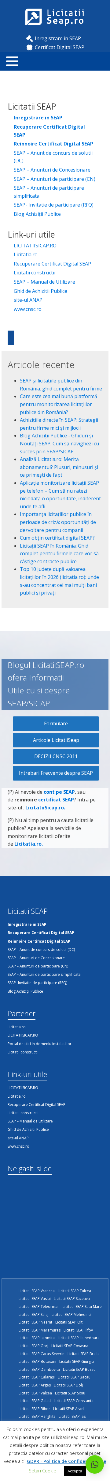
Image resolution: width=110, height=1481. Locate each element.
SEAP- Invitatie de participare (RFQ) (54, 204)
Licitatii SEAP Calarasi (37, 1377)
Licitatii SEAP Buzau (79, 1369)
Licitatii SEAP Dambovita (39, 1369)
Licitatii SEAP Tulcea (74, 1290)
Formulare (56, 723)
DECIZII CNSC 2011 (56, 756)
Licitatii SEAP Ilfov (78, 1330)
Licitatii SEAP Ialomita (37, 1337)
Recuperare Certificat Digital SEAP (52, 263)
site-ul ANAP (28, 300)
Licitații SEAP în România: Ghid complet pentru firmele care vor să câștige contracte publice (59, 553)
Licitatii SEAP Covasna (69, 1345)
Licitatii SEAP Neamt (35, 1322)
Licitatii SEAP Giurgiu (76, 1361)
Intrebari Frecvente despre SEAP (56, 773)
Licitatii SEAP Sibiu (70, 1393)
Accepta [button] (75, 1471)
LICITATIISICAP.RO (35, 245)
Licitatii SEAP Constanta (74, 1400)
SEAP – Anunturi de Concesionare (52, 169)
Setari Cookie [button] (42, 1470)
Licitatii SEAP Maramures (40, 1330)
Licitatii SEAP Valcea (35, 1393)
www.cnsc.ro (28, 309)
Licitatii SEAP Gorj (33, 1345)
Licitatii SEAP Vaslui (35, 1298)
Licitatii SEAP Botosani (37, 1361)
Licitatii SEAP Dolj (68, 1385)
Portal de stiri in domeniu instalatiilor (40, 1043)
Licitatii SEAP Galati (35, 1400)
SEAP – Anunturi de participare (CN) (54, 179)
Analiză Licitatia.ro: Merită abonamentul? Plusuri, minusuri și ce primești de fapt (59, 467)
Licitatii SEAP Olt (68, 1322)
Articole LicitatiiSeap (56, 740)
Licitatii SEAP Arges (35, 1385)
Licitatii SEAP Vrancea (37, 1290)
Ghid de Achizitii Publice (40, 291)
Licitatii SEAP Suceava (72, 1298)
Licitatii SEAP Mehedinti (71, 1314)
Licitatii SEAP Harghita (37, 1416)
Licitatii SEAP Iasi (72, 1416)
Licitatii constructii (34, 272)
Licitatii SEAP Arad (68, 1408)
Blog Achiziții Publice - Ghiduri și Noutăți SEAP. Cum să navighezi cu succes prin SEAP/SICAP (59, 443)
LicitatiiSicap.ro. (45, 807)
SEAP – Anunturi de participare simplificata (49, 191)
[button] (95, 1464)
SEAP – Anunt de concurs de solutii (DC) (53, 156)
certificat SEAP (56, 799)
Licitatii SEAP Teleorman (39, 1306)
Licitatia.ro (26, 254)
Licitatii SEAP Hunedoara (79, 1337)
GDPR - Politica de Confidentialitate (66, 1461)
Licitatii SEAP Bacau (74, 1377)
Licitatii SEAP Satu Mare (82, 1306)
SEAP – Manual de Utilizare (44, 281)
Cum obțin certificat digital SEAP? (57, 537)
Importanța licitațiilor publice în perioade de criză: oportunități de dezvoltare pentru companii (58, 522)
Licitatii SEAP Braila (84, 1353)
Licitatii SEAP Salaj (34, 1314)
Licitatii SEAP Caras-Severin (41, 1353)
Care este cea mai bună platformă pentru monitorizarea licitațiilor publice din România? (58, 404)
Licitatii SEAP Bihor (34, 1408)
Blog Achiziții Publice (37, 214)
